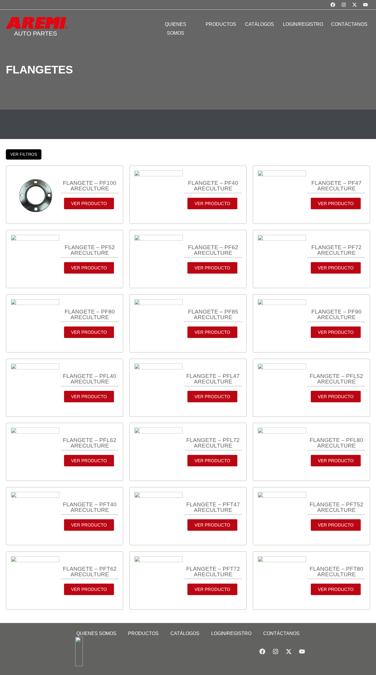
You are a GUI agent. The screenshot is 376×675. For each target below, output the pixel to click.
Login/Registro (231, 633)
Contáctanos (281, 633)
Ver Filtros (23, 154)
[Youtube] (365, 4)
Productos (143, 633)
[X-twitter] (354, 4)
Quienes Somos (96, 633)
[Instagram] (343, 4)
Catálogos (184, 633)
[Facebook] (333, 4)
